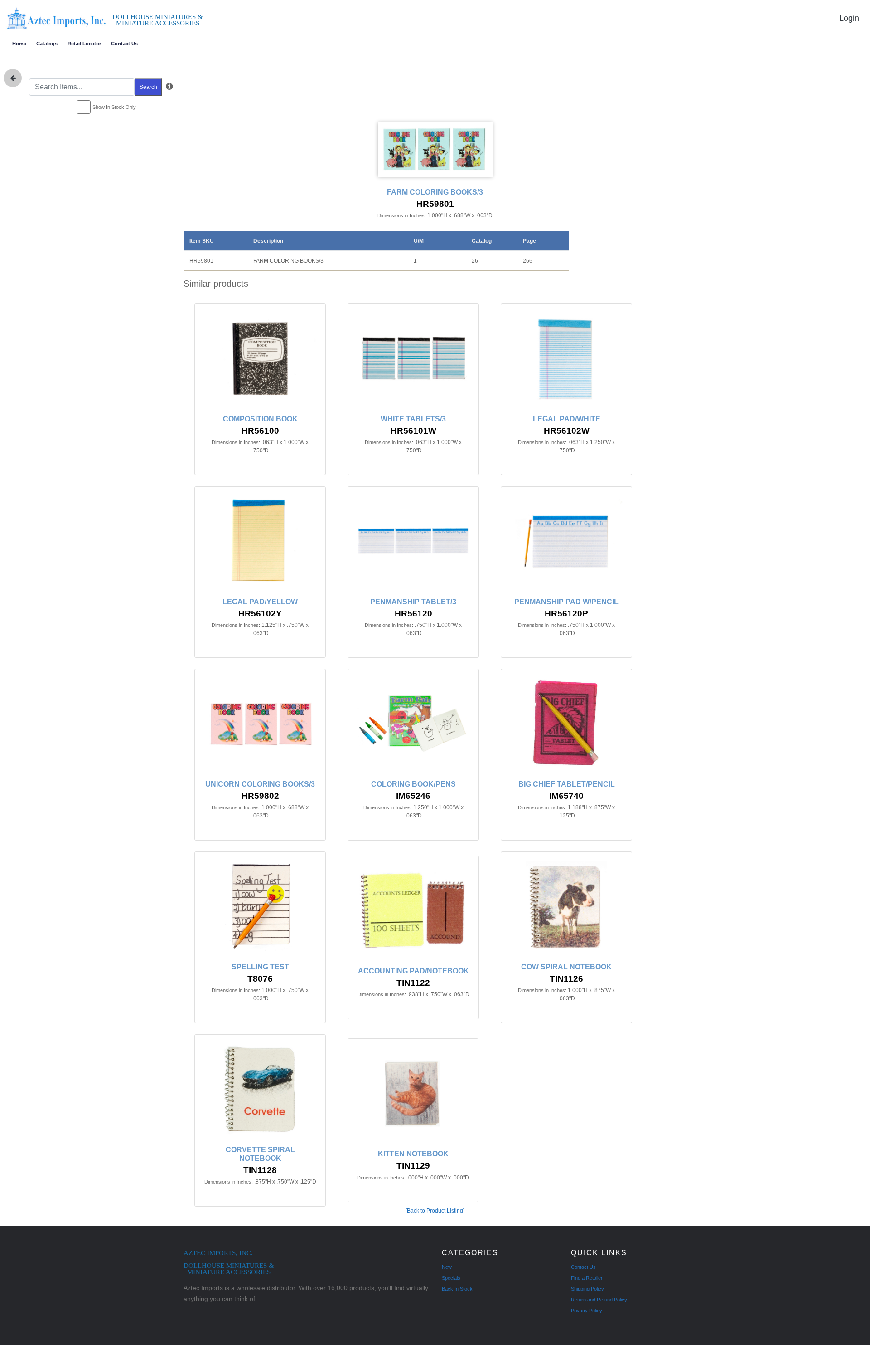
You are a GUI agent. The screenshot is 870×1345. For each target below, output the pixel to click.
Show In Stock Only (114, 107)
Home (19, 43)
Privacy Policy (586, 1310)
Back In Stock (457, 1288)
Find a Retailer (587, 1278)
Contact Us (124, 43)
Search (148, 87)
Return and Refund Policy (599, 1299)
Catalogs (47, 43)
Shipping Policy (587, 1288)
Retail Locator (84, 43)
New (447, 1267)
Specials (451, 1278)
